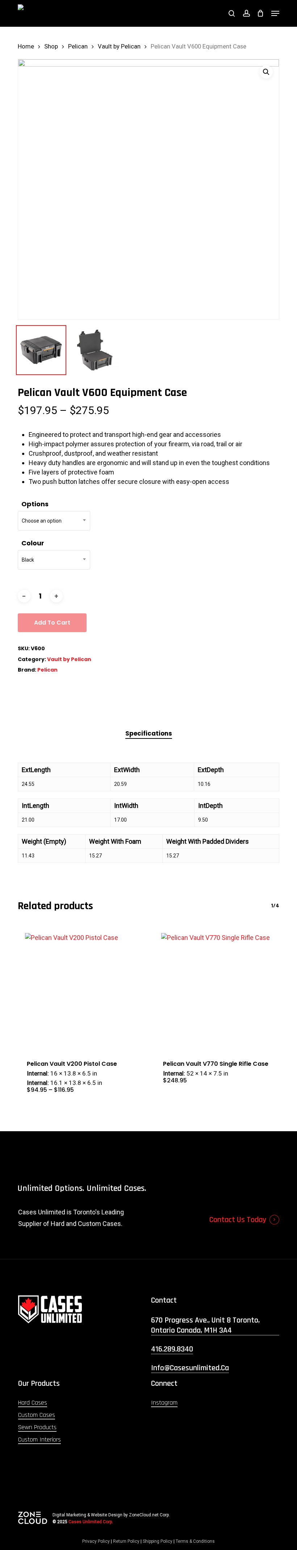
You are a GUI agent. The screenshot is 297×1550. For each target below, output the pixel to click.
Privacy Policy (96, 1541)
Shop (51, 46)
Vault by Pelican (119, 46)
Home (26, 46)
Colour (32, 543)
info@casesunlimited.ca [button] (190, 1368)
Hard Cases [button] (32, 1402)
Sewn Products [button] (37, 1427)
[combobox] (54, 521)
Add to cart (52, 622)
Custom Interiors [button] (39, 1439)
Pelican (78, 46)
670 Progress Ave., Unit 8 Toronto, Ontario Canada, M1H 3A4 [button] (205, 1325)
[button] (275, 13)
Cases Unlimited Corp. (90, 1521)
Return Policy (126, 1541)
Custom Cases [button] (36, 1415)
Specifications (148, 733)
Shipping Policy (157, 1541)
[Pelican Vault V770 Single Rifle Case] (216, 988)
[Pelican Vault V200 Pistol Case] (80, 988)
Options (35, 503)
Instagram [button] (164, 1402)
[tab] (148, 733)
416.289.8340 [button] (172, 1349)
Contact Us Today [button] (237, 1220)
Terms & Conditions (195, 1541)
